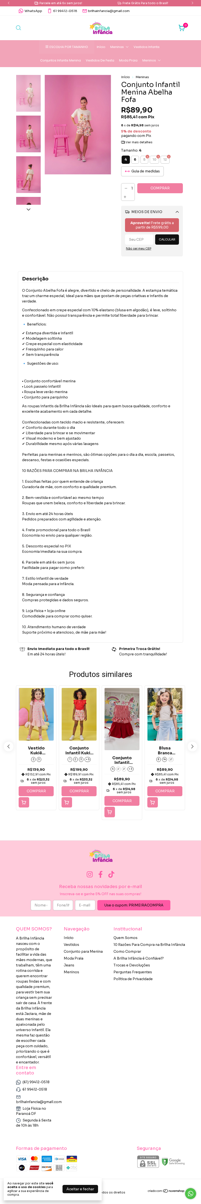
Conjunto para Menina (83, 951)
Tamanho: (131, 150)
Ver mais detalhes (138, 142)
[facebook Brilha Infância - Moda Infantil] (100, 874)
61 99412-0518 (65, 11)
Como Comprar (127, 951)
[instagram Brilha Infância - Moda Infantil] (89, 874)
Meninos (149, 60)
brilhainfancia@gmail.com (109, 11)
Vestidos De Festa (100, 60)
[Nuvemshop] (166, 1192)
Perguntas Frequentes (132, 972)
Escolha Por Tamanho (69, 47)
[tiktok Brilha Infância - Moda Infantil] (111, 874)
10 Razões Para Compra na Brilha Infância (149, 944)
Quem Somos (125, 938)
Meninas (117, 47)
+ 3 (130, 769)
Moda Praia (128, 60)
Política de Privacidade (133, 979)
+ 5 (87, 759)
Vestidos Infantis (147, 47)
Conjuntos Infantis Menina (60, 60)
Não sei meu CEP (138, 248)
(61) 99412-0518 (36, 1082)
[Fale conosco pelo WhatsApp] (190, 1193)
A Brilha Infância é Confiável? (138, 958)
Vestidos (71, 944)
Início (101, 47)
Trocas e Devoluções (131, 965)
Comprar (36, 791)
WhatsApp (33, 11)
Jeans (69, 965)
